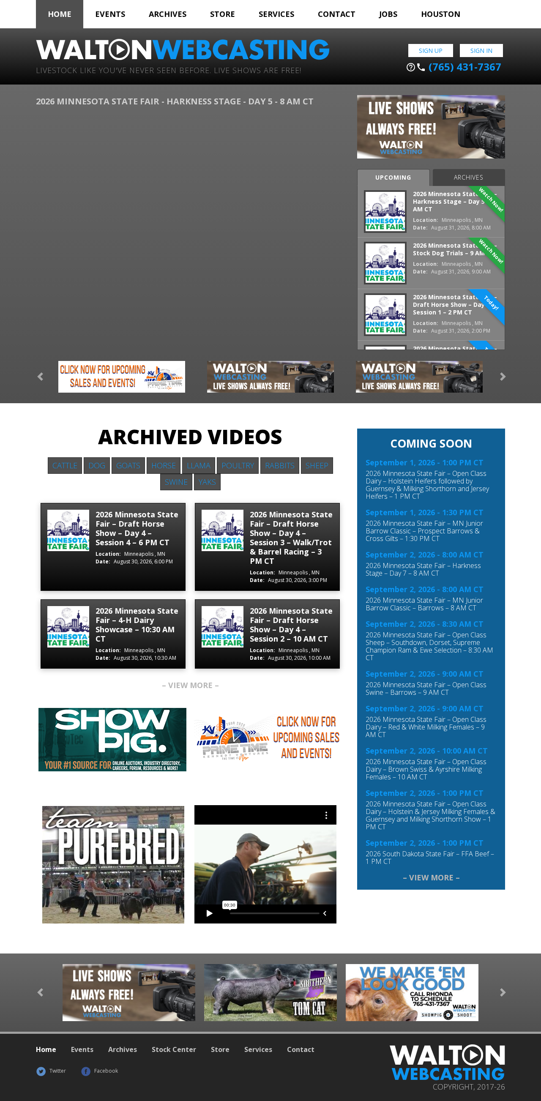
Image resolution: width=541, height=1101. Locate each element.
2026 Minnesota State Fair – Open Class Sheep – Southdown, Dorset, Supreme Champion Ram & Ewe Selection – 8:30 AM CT (429, 646)
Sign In (481, 50)
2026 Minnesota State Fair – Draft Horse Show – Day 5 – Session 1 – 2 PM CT (455, 304)
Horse (163, 465)
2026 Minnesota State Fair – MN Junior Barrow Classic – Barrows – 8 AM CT (424, 604)
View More (190, 685)
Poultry (237, 465)
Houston (440, 14)
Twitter (57, 1070)
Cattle (64, 465)
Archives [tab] (469, 177)
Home (59, 14)
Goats (128, 465)
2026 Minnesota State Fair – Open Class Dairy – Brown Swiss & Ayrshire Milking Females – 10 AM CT (426, 769)
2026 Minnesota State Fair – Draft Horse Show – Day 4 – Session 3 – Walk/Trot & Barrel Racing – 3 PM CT (291, 537)
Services (276, 14)
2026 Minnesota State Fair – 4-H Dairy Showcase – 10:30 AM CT (137, 625)
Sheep (317, 465)
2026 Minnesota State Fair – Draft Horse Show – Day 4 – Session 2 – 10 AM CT (291, 625)
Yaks (207, 482)
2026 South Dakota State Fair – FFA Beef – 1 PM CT (430, 857)
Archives (167, 14)
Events (110, 14)
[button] (40, 377)
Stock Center (174, 1049)
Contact (336, 14)
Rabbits (280, 465)
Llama (198, 465)
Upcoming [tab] (393, 177)
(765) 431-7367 (453, 66)
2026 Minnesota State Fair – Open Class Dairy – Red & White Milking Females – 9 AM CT (426, 727)
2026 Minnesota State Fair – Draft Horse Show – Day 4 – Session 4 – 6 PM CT (137, 528)
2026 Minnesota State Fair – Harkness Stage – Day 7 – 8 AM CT (423, 569)
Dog (96, 465)
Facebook (105, 1070)
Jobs (388, 14)
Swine (176, 482)
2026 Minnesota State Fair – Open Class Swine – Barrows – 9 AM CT (426, 688)
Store (222, 14)
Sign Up (431, 50)
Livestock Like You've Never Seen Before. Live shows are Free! (168, 69)
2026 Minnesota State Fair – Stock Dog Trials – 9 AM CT (455, 249)
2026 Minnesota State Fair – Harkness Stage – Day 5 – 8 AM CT (455, 201)
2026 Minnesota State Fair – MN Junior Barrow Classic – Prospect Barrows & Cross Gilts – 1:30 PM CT (424, 531)
